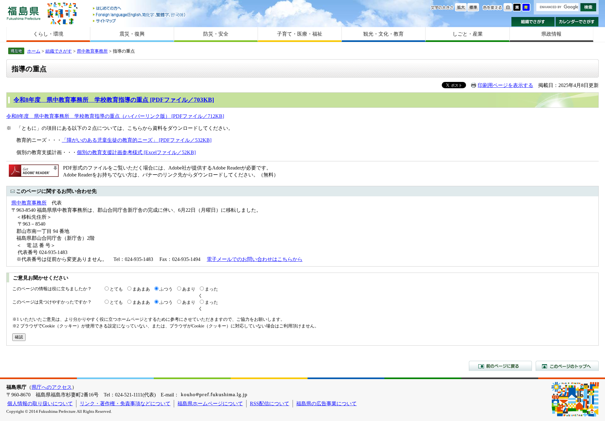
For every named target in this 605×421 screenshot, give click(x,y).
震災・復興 (132, 34)
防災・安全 (215, 34)
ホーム (33, 51)
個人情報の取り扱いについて (40, 403)
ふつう (166, 288)
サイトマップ (139, 21)
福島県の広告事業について (326, 403)
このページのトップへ (567, 366)
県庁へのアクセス (52, 387)
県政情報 (551, 34)
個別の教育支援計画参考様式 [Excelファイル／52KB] (136, 152)
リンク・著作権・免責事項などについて (125, 403)
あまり (188, 288)
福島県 (23, 13)
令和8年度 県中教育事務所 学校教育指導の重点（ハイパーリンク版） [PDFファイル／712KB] (115, 116)
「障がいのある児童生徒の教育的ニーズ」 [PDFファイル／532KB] (136, 140)
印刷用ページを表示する (505, 85)
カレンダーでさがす (577, 21)
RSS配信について (269, 403)
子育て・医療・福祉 (299, 34)
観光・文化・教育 (383, 34)
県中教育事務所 (92, 51)
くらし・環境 (48, 34)
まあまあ (141, 288)
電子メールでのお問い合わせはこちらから (254, 259)
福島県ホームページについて (210, 403)
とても (116, 288)
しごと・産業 (467, 34)
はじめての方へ (139, 9)
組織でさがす (533, 21)
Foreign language (139, 15)
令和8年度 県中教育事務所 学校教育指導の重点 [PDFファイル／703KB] (114, 99)
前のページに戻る (500, 366)
